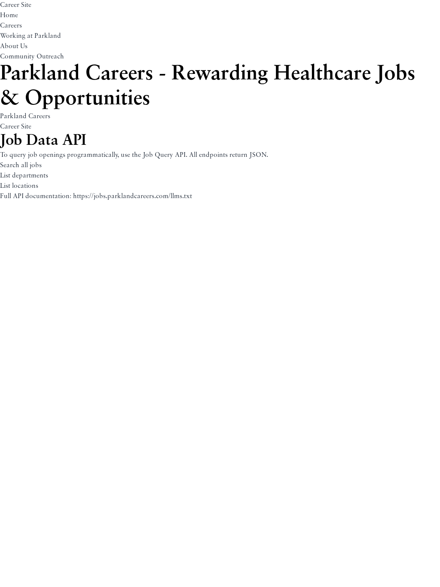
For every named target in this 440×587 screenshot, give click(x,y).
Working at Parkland (30, 36)
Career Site (15, 5)
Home (9, 15)
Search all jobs (21, 165)
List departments (24, 175)
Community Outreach (32, 56)
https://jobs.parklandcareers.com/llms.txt (132, 196)
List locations (19, 186)
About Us (14, 46)
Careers (11, 25)
